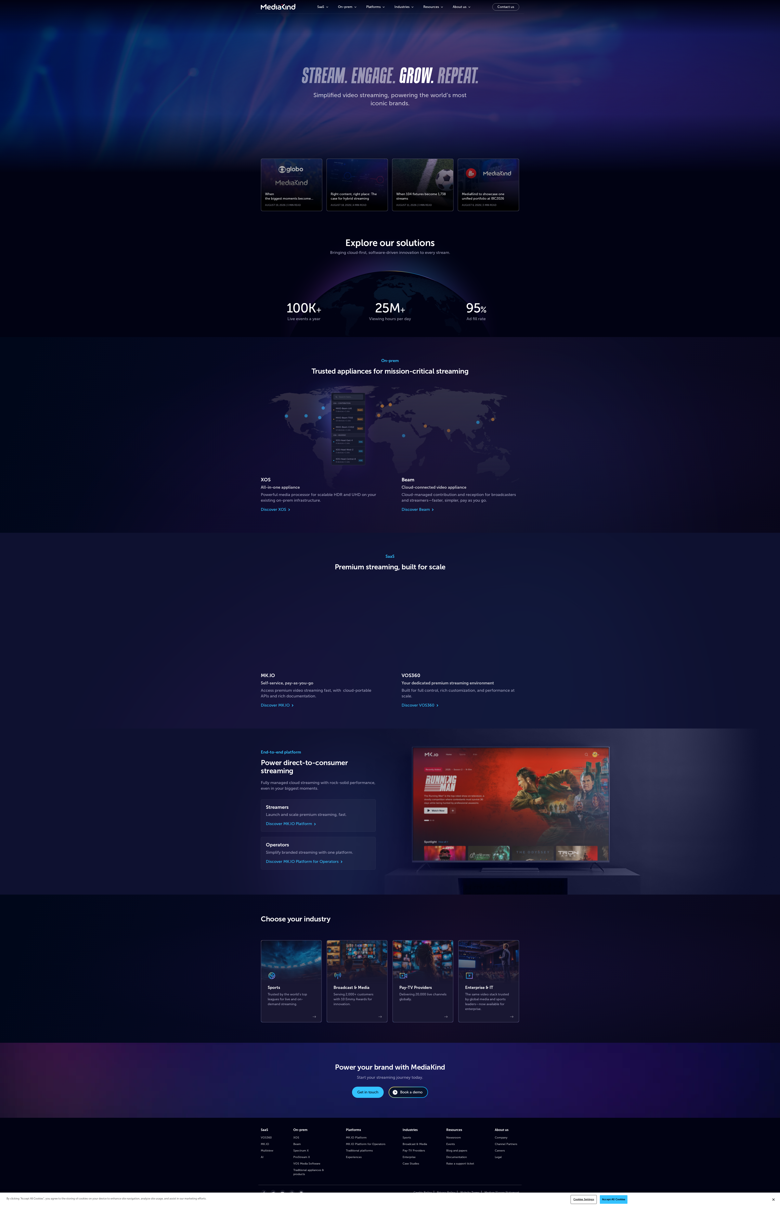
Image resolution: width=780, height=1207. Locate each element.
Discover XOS (273, 509)
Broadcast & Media (415, 1144)
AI (262, 1157)
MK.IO (265, 1144)
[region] (390, 1200)
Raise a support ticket (460, 1163)
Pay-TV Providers (414, 1150)
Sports (407, 1137)
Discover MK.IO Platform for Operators (302, 861)
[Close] (773, 1199)
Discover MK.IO (275, 705)
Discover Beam (416, 509)
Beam (297, 1144)
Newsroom (453, 1137)
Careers (500, 1150)
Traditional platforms (359, 1150)
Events (450, 1144)
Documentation (456, 1157)
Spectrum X (301, 1150)
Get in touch (367, 1092)
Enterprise (409, 1157)
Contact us (505, 7)
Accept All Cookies (613, 1199)
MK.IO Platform (356, 1137)
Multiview (267, 1150)
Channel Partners (506, 1144)
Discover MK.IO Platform (289, 824)
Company (501, 1137)
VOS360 (266, 1137)
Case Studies (411, 1163)
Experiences (354, 1157)
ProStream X (301, 1157)
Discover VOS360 (418, 705)
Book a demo (411, 1092)
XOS (296, 1137)
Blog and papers (456, 1150)
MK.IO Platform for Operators (365, 1144)
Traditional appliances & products (308, 1172)
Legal (498, 1157)
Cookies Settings (583, 1199)
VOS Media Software (306, 1163)
